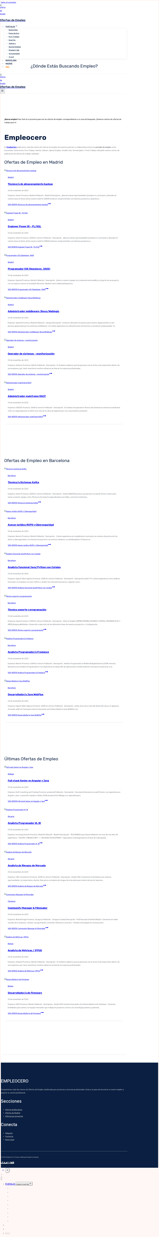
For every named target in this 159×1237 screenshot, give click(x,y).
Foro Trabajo (14, 37)
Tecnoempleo (14, 54)
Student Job (14, 50)
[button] (1, 1174)
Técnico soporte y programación (27, 609)
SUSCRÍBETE (8, 72)
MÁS (7, 67)
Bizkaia (10, 944)
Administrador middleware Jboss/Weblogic (33, 311)
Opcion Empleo (15, 47)
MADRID (9, 64)
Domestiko (13, 30)
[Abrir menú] (2, 91)
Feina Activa (14, 33)
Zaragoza (11, 901)
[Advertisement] (64, 439)
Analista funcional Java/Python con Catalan (34, 567)
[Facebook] (2, 1163)
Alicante (11, 816)
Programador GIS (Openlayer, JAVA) (29, 268)
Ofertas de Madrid (12, 1113)
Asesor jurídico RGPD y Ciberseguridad (31, 524)
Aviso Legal (9, 1140)
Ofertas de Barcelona (13, 1110)
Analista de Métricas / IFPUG (25, 950)
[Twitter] (5, 1163)
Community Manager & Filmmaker (27, 908)
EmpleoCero (12, 147)
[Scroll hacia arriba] (3, 1171)
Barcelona (12, 476)
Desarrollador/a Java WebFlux (25, 694)
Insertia (12, 40)
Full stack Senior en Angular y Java (28, 780)
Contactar (9, 1136)
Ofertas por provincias (14, 1116)
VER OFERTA (28, 205)
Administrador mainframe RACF (27, 396)
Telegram (9, 1133)
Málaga (11, 774)
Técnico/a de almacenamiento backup (30, 184)
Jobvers (12, 43)
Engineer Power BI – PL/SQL (24, 226)
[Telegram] (12, 1163)
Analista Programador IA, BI (24, 823)
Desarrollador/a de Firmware (25, 992)
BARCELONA (11, 60)
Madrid (11, 177)
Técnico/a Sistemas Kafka (23, 482)
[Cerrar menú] (1, 1178)
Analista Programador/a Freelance (28, 652)
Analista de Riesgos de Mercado (27, 865)
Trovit (11, 57)
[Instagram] (9, 1163)
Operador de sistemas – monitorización (31, 353)
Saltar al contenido (8, 2)
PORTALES (10, 1184)
